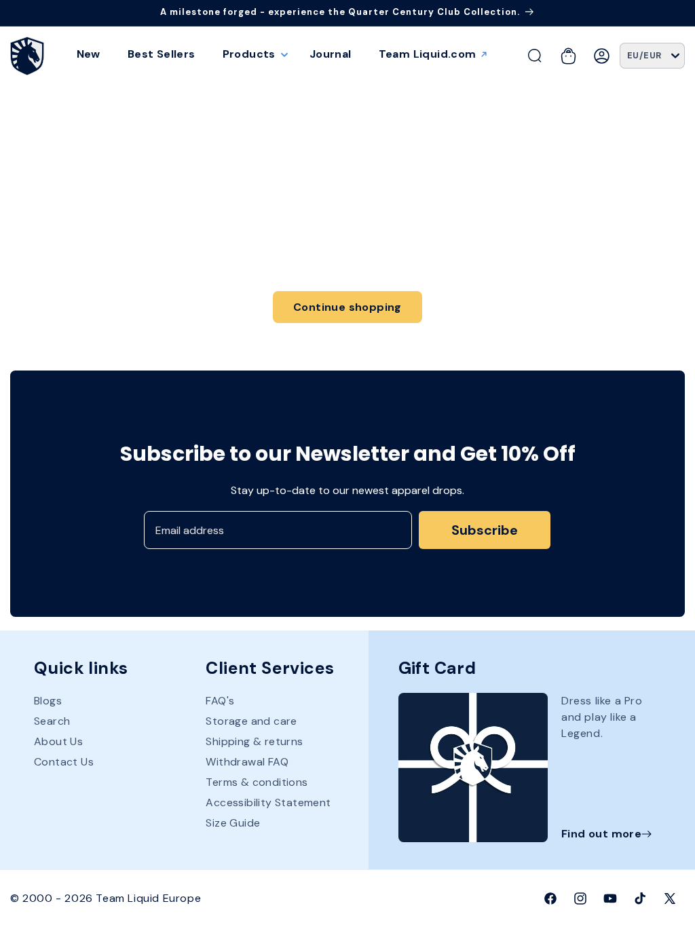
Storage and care (251, 721)
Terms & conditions (256, 782)
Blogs (48, 701)
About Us (58, 741)
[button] (252, 54)
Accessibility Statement (268, 802)
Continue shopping (347, 307)
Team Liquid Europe (148, 898)
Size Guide (233, 823)
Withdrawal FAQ (247, 762)
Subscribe (484, 530)
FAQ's (220, 701)
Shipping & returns (254, 741)
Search (52, 721)
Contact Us (64, 762)
